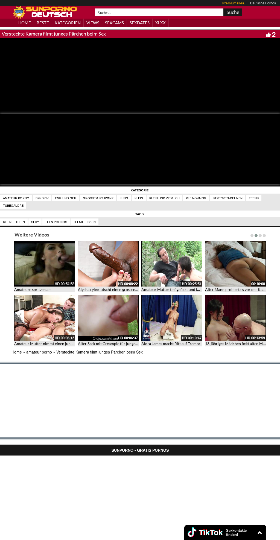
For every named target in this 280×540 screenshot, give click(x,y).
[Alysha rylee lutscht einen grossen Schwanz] (108, 264)
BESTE (43, 22)
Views (92, 22)
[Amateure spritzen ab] (44, 264)
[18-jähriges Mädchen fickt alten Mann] (235, 318)
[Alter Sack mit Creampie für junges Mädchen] (108, 318)
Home (16, 352)
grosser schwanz (98, 198)
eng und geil (66, 198)
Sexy (35, 222)
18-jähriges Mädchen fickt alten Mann (237, 343)
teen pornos (56, 222)
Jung (124, 198)
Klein (139, 198)
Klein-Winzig (196, 198)
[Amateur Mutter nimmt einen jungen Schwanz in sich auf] (44, 318)
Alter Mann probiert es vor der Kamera (238, 289)
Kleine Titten (14, 222)
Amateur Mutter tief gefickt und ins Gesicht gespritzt (185, 289)
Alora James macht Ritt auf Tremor (170, 343)
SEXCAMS (114, 22)
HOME (24, 22)
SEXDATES (140, 22)
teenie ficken (84, 222)
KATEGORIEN (68, 22)
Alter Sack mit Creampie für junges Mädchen (116, 343)
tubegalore (13, 205)
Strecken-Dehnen (228, 198)
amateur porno (16, 198)
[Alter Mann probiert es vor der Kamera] (235, 264)
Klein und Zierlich (164, 198)
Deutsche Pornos (263, 3)
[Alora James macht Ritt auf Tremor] (171, 318)
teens (254, 198)
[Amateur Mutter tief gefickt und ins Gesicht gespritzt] (171, 264)
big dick (42, 198)
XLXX (160, 22)
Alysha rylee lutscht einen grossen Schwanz (114, 289)
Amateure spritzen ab (32, 289)
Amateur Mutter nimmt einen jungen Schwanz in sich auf (62, 343)
